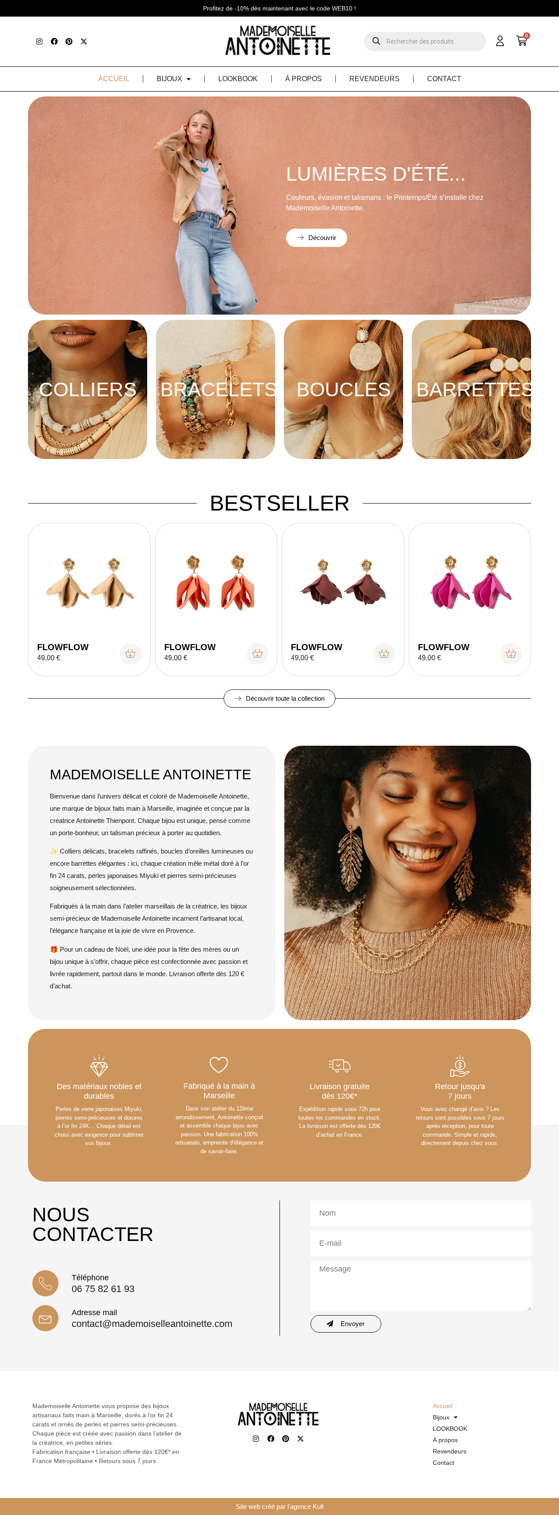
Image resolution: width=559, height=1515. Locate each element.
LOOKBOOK (238, 78)
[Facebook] (54, 41)
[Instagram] (39, 41)
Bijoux (169, 78)
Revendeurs (374, 78)
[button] (279, 8)
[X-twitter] (84, 41)
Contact (444, 78)
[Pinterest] (69, 41)
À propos (303, 78)
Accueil (113, 78)
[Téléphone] (45, 1283)
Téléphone (90, 1277)
